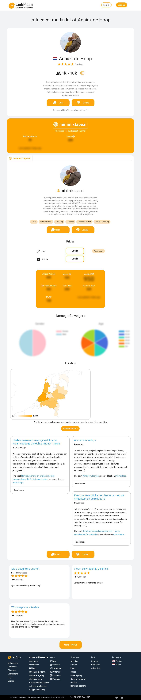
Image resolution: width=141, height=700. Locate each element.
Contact (73, 665)
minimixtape (18, 482)
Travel (34, 222)
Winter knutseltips (85, 440)
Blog (54, 661)
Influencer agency (36, 675)
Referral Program (78, 686)
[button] (106, 4)
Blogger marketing (37, 690)
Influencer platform (37, 672)
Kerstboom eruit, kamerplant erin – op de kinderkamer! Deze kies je (99, 497)
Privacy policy (76, 675)
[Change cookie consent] (116, 697)
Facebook (56, 675)
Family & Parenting (102, 222)
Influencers (13, 663)
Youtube (56, 679)
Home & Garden (45, 222)
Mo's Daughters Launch (25, 568)
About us (74, 661)
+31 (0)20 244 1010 (81, 697)
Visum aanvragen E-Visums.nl (91, 568)
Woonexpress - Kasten (25, 607)
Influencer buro (35, 679)
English (118, 661)
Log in (10, 677)
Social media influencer (39, 682)
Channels (12, 670)
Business (70, 222)
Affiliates (32, 668)
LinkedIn (56, 665)
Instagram (56, 668)
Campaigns (13, 674)
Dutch (118, 665)
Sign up (11, 681)
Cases (73, 672)
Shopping (59, 222)
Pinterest (56, 672)
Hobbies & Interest (84, 222)
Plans (72, 668)
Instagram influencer (38, 686)
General (94, 661)
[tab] (19, 158)
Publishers (12, 667)
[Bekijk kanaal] (82, 75)
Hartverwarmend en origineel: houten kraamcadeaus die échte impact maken (36, 442)
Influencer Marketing (38, 657)
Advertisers (34, 665)
